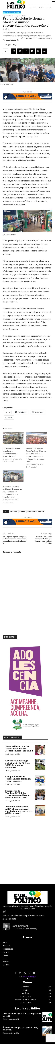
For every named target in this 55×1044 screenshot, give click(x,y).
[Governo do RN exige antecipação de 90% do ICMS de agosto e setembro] (40, 764)
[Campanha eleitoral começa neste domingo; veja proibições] (40, 780)
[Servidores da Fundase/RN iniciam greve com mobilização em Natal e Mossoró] (40, 794)
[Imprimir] (44, 51)
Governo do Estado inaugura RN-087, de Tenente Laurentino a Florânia (43, 540)
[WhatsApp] (13, 51)
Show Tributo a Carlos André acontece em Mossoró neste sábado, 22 (19, 748)
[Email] (38, 51)
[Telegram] (32, 51)
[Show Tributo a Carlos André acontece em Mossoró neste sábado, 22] (40, 750)
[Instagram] (20, 973)
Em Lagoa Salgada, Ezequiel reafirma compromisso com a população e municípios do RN (14, 540)
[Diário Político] (27, 897)
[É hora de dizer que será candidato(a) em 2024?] (47, 1031)
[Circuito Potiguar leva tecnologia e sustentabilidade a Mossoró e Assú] (13, 438)
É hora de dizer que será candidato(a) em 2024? (20, 1028)
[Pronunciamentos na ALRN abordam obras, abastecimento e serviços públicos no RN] (40, 810)
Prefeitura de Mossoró (12, 12)
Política (22, 512)
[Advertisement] (27, 851)
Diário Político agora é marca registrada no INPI (22, 1015)
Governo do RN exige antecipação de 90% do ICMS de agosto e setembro (17, 764)
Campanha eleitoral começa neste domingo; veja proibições (18, 778)
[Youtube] (34, 973)
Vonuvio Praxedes (12, 40)
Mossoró (13, 512)
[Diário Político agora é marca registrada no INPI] (47, 1017)
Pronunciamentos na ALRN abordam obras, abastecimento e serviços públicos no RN (18, 810)
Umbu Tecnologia (29, 976)
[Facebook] (26, 51)
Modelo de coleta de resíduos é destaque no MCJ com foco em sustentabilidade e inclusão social (12, 491)
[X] (20, 51)
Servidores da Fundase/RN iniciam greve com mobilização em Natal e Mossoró (17, 794)
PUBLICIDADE (10, 637)
